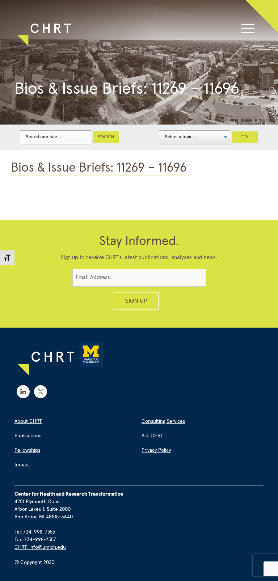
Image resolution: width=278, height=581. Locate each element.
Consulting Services (163, 421)
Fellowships (27, 450)
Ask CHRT (152, 435)
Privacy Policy (156, 450)
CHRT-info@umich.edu (40, 547)
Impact (22, 464)
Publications (27, 435)
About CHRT (28, 421)
